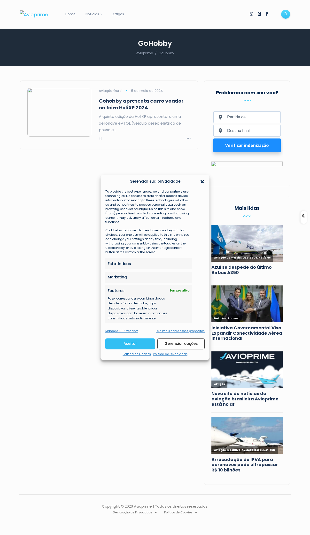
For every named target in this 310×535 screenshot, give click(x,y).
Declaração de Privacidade (132, 512)
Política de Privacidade (170, 354)
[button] (202, 181)
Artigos (118, 14)
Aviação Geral (110, 90)
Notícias (92, 14)
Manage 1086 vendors (121, 331)
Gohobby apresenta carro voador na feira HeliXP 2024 (141, 104)
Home (70, 14)
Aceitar (130, 343)
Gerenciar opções (181, 343)
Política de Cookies (137, 354)
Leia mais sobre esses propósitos (180, 331)
